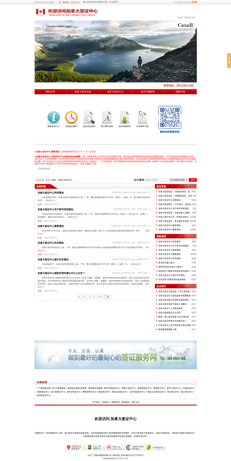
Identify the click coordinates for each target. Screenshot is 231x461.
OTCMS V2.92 (121, 458)
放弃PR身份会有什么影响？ (170, 267)
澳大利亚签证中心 (112, 388)
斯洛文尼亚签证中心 (156, 392)
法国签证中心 (189, 388)
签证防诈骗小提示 (166, 262)
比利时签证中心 (43, 395)
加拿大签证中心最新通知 (169, 225)
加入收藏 (178, 2)
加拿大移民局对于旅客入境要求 (172, 304)
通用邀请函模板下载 (167, 329)
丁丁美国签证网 (43, 388)
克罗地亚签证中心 (138, 392)
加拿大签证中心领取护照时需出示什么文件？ (61, 273)
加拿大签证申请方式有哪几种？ (172, 321)
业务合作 (135, 402)
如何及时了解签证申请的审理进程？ (174, 271)
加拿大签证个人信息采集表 (170, 308)
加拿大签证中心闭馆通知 (51, 192)
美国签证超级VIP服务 (77, 388)
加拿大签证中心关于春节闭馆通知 (55, 209)
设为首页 (187, 2)
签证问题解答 (148, 91)
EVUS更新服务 (59, 388)
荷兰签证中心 (173, 392)
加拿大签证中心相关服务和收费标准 (174, 296)
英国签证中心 (159, 388)
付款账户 (106, 402)
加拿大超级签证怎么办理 (169, 312)
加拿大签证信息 (83, 91)
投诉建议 (125, 402)
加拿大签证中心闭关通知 (51, 242)
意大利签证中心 (58, 392)
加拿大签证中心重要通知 (51, 226)
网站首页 (50, 91)
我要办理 (180, 91)
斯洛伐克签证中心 (120, 392)
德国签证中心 (43, 392)
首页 (48, 180)
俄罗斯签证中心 (144, 388)
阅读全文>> (51, 200)
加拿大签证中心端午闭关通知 (53, 259)
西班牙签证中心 (74, 392)
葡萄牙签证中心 (90, 392)
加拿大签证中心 (115, 91)
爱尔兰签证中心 (174, 388)
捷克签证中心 (104, 392)
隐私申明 (116, 402)
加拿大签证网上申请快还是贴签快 (173, 300)
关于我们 (96, 402)
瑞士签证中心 (187, 392)
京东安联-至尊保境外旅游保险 (171, 279)
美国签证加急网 (95, 388)
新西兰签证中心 (129, 388)
